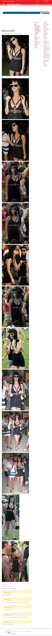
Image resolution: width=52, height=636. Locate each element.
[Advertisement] (26, 9)
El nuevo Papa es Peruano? (37, 34)
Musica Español (46, 28)
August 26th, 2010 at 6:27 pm (8, 622)
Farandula (11, 31)
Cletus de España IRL (37, 37)
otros (44, 32)
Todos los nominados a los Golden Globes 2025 (47, 54)
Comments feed (46, 65)
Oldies (44, 31)
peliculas (45, 34)
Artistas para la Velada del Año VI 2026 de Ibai (47, 49)
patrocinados (45, 33)
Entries (28, 12)
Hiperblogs (37, 25)
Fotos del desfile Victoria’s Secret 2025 (46, 56)
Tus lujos (36, 46)
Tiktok (35, 45)
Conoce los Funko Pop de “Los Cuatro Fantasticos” (38, 33)
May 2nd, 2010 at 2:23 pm (8, 607)
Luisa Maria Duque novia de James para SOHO (47, 48)
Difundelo (36, 38)
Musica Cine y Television (13, 5)
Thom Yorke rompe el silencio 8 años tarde (37, 26)
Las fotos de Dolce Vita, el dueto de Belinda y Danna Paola (47, 42)
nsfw (44, 30)
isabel (5, 621)
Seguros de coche (37, 43)
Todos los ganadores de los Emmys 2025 (47, 57)
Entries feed (45, 64)
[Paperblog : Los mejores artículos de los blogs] (7, 633)
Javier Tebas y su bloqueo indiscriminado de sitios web (47, 46)
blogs (44, 23)
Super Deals (36, 44)
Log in (44, 63)
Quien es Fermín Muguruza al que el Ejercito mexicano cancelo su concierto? (37, 29)
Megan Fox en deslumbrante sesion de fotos (47, 53)
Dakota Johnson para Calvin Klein (46, 51)
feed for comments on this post (7, 586)
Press (44, 35)
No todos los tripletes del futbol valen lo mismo (38, 30)
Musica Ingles (45, 29)
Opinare (36, 40)
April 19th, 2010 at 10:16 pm (8, 592)
